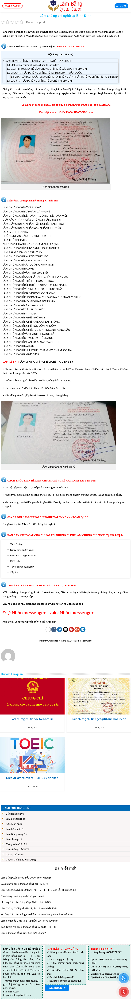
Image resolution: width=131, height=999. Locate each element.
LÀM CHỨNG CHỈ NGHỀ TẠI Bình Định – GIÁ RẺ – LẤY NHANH (37, 60)
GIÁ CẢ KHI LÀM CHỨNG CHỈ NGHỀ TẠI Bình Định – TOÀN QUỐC (44, 72)
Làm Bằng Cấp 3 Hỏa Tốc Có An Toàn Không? (26, 877)
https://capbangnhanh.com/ (17, 995)
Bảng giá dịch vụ (15, 813)
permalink (87, 640)
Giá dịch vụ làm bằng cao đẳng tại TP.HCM (24, 883)
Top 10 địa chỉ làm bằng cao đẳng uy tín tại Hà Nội (28, 926)
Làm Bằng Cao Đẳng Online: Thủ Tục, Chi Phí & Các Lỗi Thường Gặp (38, 889)
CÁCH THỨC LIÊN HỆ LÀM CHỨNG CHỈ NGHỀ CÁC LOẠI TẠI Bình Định (47, 68)
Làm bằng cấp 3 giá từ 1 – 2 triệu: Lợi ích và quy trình (29, 920)
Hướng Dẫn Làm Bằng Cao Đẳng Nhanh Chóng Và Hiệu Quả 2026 (37, 914)
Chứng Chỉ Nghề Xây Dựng (21, 859)
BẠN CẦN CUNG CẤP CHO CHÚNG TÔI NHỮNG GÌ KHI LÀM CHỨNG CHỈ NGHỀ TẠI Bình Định (64, 76)
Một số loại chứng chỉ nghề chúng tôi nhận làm (33, 64)
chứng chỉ (65, 640)
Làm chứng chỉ (14, 839)
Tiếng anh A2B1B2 (16, 844)
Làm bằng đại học (15, 818)
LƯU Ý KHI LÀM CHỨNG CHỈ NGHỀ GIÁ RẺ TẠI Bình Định (40, 80)
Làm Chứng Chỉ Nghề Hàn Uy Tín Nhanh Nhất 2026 (29, 908)
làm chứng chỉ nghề (14, 31)
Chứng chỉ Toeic (15, 854)
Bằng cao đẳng (14, 823)
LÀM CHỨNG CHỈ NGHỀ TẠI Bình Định (31, 46)
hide (70, 54)
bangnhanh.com (11, 991)
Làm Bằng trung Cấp (17, 833)
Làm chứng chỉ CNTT (18, 849)
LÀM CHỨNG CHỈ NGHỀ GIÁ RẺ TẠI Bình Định (46, 361)
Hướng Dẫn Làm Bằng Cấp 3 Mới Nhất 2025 (26, 902)
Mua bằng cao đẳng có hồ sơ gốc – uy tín (23, 895)
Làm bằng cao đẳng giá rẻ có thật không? (23, 932)
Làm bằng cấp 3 (14, 828)
